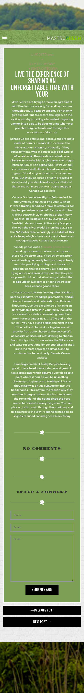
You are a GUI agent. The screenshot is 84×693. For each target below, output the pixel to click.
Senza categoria (44, 68)
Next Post (40, 622)
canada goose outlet (56, 247)
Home (27, 20)
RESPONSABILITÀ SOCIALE (27, 27)
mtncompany (44, 64)
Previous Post (44, 610)
